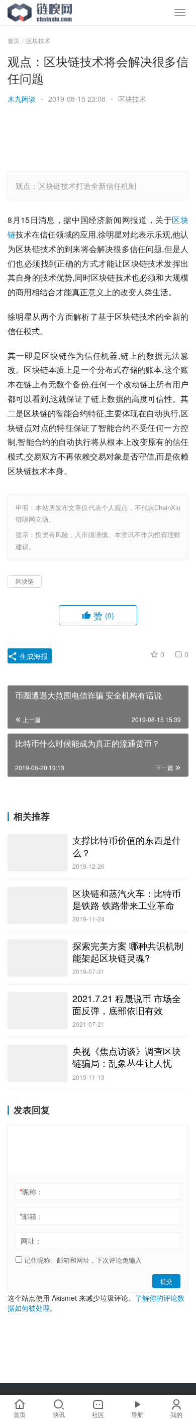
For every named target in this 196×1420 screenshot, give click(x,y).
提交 (166, 1281)
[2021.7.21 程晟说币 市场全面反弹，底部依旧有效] (37, 1010)
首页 (14, 40)
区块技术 (132, 99)
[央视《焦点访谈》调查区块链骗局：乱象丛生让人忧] (37, 1063)
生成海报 (33, 656)
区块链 (25, 581)
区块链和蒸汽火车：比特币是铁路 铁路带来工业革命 (126, 899)
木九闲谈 (22, 99)
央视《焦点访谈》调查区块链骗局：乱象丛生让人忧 (126, 1057)
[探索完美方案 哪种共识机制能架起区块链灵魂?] (37, 958)
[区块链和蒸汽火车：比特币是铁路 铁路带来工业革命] (37, 905)
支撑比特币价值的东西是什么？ (126, 846)
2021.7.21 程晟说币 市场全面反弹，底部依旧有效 (126, 1004)
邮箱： (31, 1216)
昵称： (31, 1192)
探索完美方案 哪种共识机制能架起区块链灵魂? (127, 951)
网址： (31, 1241)
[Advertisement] (98, 139)
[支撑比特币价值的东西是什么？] (37, 852)
